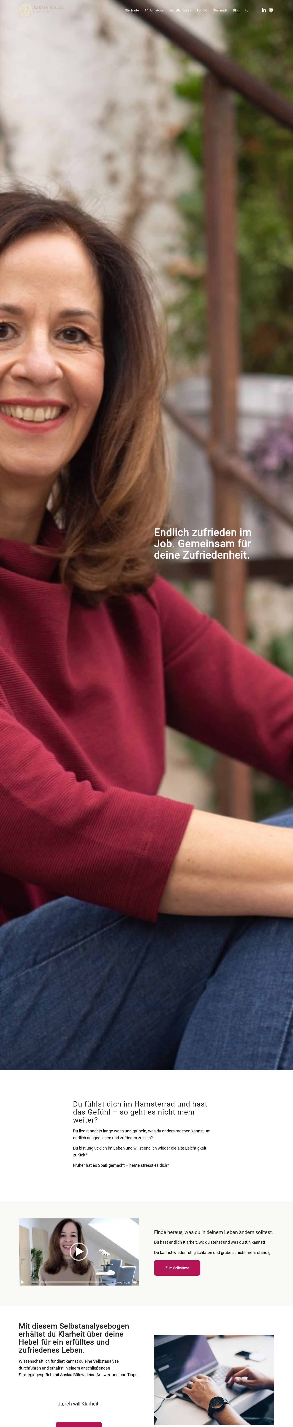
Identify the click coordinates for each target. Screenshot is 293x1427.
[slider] (70, 1282)
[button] (79, 1252)
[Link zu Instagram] (270, 10)
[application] (79, 1252)
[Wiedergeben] (22, 1282)
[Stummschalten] (135, 1282)
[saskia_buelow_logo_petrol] (41, 10)
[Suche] (246, 10)
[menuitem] (132, 10)
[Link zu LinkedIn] (263, 10)
